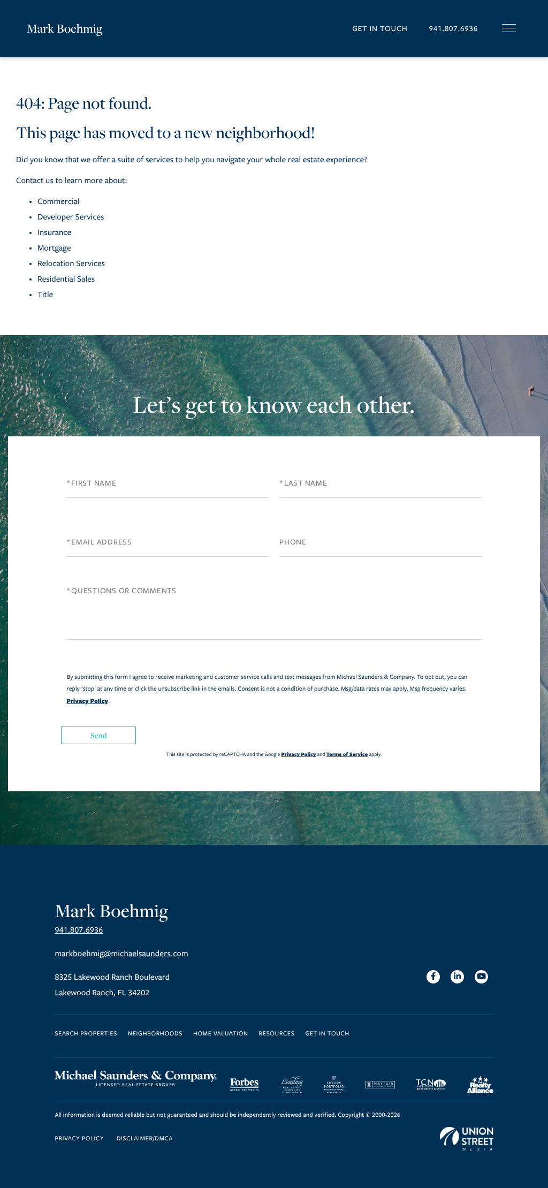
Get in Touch (379, 28)
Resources (277, 1034)
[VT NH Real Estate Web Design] (466, 1139)
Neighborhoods (155, 1034)
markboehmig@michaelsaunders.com (121, 954)
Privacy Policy (87, 701)
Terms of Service (347, 754)
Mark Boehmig (64, 28)
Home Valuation (220, 1034)
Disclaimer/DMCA (145, 1139)
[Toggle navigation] (509, 28)
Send (99, 735)
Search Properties (86, 1034)
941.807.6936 (453, 28)
